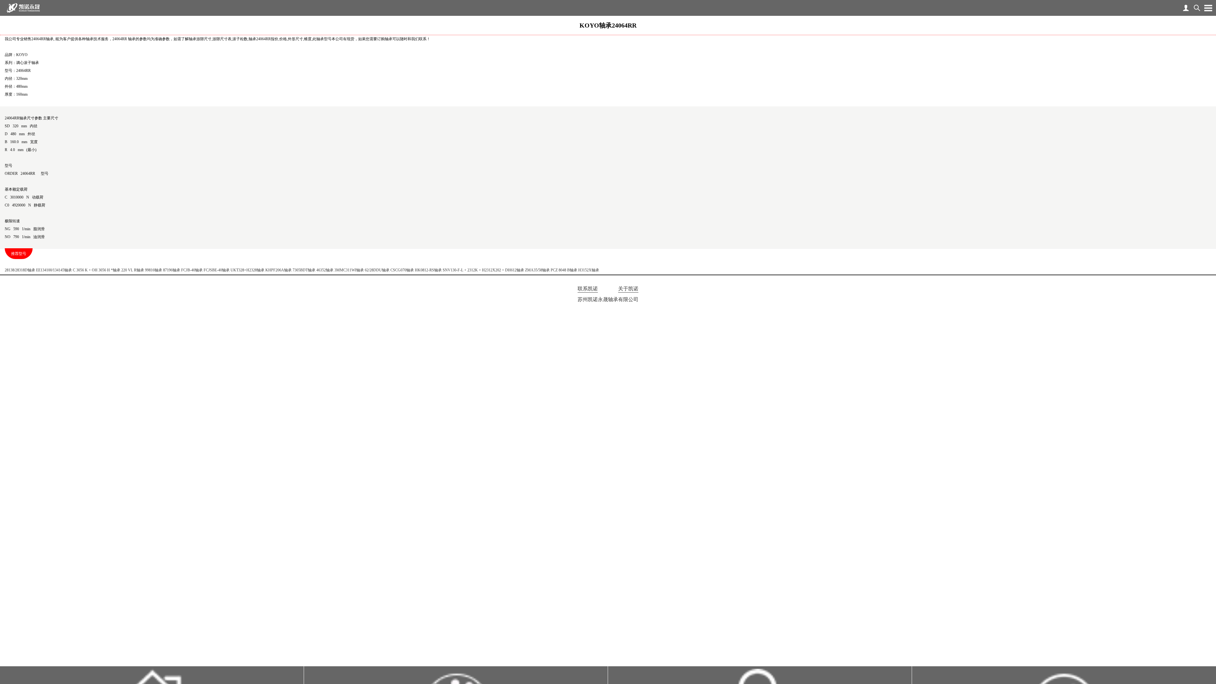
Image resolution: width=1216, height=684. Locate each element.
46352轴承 (324, 270)
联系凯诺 (588, 288)
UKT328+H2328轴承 (247, 270)
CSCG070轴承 (402, 270)
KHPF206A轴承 (278, 270)
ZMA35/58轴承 (537, 270)
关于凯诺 (628, 288)
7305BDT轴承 (304, 270)
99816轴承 (153, 270)
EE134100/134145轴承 (54, 270)
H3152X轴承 (588, 270)
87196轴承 (171, 270)
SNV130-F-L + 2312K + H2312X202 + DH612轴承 (483, 270)
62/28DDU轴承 (377, 270)
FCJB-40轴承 (192, 270)
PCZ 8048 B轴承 (564, 270)
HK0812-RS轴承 (428, 270)
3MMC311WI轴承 (349, 270)
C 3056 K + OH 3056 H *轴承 (96, 270)
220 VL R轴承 (132, 270)
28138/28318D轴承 (20, 270)
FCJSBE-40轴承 (217, 270)
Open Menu (1208, 8)
